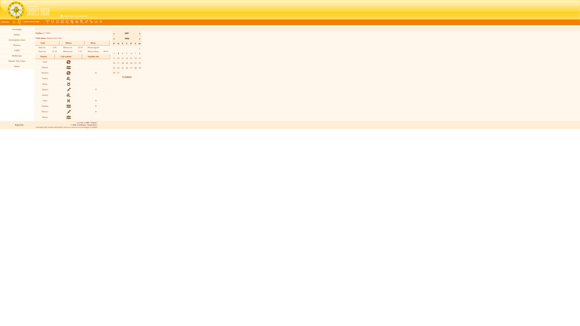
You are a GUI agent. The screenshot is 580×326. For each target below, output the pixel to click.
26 (127, 68)
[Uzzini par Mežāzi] (91, 21)
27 (131, 68)
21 (135, 63)
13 (131, 58)
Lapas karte (82, 16)
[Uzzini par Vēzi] (62, 21)
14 (135, 58)
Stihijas (17, 35)
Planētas (17, 45)
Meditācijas (17, 56)
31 (118, 73)
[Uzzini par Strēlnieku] (86, 21)
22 (140, 63)
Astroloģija (17, 29)
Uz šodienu (127, 77)
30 (114, 73)
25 (123, 68)
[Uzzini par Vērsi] (52, 21)
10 (118, 58)
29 (140, 68)
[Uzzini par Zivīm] (100, 21)
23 (114, 68)
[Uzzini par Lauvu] (67, 21)
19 (127, 63)
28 (135, 68)
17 (118, 63)
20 (131, 63)
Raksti (17, 66)
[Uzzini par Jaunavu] (71, 21)
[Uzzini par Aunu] (47, 21)
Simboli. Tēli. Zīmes (17, 61)
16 (114, 63)
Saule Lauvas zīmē (31, 22)
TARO (17, 51)
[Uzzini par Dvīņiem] (57, 21)
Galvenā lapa (68, 16)
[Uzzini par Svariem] (76, 21)
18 (123, 63)
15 (140, 58)
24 (118, 68)
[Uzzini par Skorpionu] (81, 21)
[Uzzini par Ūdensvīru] (96, 21)
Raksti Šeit (19, 125)
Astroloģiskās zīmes (16, 40)
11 (123, 58)
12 (127, 58)
